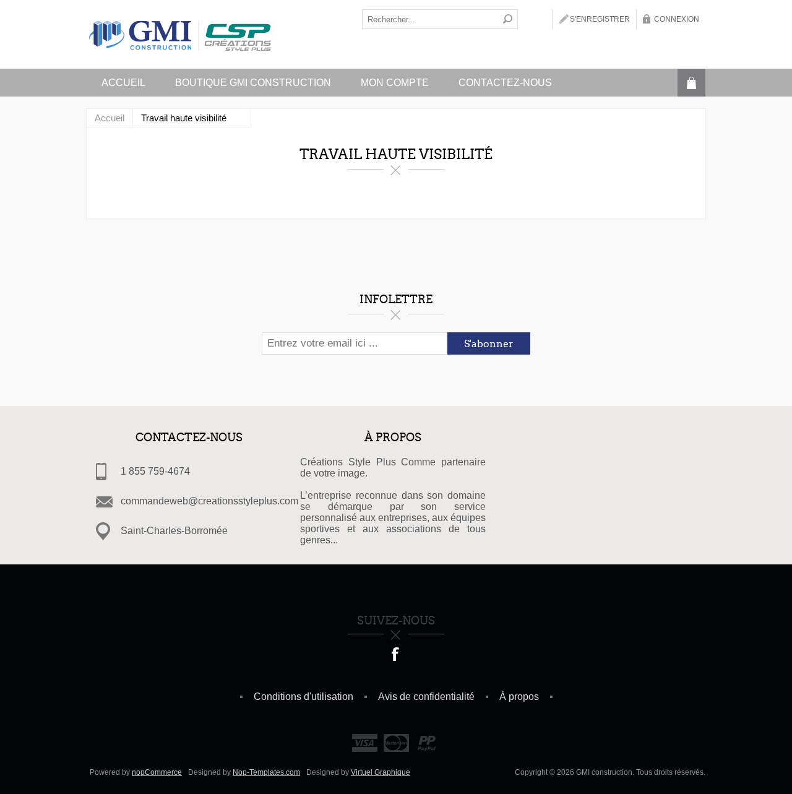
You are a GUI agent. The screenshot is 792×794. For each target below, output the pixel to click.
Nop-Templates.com (266, 772)
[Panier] (691, 83)
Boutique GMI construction (253, 82)
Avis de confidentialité (426, 696)
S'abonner (489, 344)
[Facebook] (396, 655)
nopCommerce (157, 772)
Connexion (676, 19)
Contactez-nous (505, 82)
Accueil (123, 82)
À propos (519, 696)
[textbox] (430, 19)
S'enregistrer (600, 19)
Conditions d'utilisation (303, 696)
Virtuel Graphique (380, 772)
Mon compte (395, 82)
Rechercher (508, 19)
